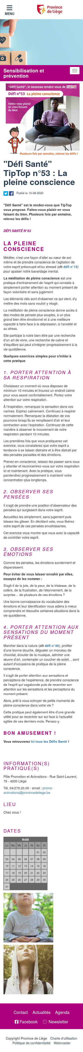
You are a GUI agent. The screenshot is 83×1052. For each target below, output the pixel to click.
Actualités (41, 1012)
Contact (21, 1012)
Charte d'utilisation (63, 1038)
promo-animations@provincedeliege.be (28, 790)
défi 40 (52, 645)
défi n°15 (70, 266)
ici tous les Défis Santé (49, 741)
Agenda (62, 1012)
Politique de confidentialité (31, 1043)
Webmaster (62, 1043)
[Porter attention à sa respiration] (28, 969)
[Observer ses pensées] (28, 917)
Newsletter (57, 1021)
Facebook (28, 1021)
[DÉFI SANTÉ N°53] (43, 120)
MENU (9, 13)
